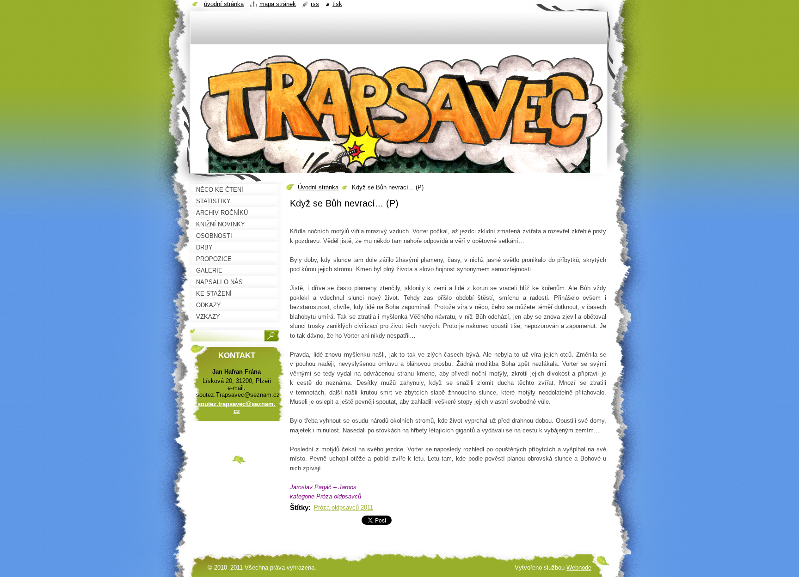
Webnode (578, 567)
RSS (315, 3)
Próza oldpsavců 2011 (343, 507)
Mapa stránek (277, 3)
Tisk (337, 3)
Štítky (299, 507)
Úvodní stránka (318, 187)
